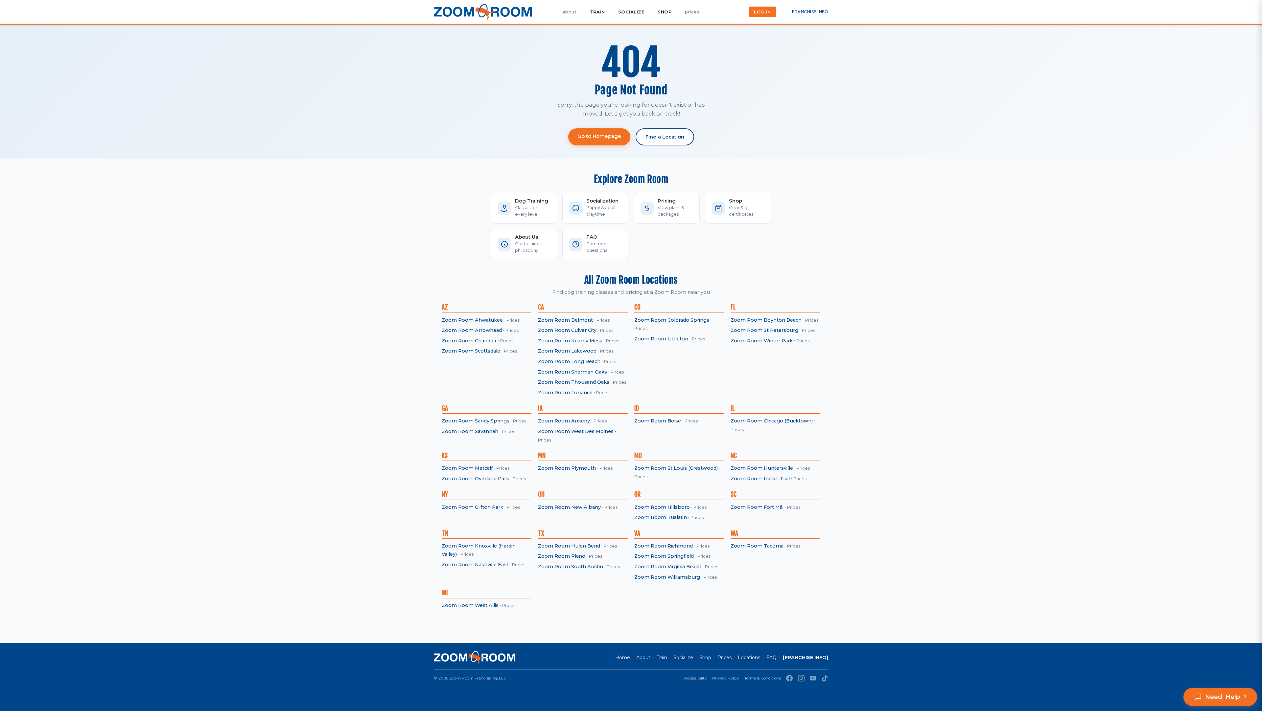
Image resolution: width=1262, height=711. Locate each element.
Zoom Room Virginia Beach (667, 567)
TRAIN (597, 11)
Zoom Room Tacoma (757, 546)
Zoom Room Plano (561, 556)
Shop (705, 657)
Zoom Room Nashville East (475, 565)
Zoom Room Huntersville (762, 468)
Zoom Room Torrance (565, 393)
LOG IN (762, 11)
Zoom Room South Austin (570, 567)
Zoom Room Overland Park (475, 479)
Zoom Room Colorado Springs (671, 320)
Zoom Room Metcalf (467, 468)
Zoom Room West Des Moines (576, 431)
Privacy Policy (725, 678)
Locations (749, 657)
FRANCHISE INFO (810, 11)
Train (662, 657)
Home (622, 657)
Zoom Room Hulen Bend (569, 546)
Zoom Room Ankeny (564, 421)
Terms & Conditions (762, 678)
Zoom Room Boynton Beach (766, 320)
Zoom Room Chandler (469, 341)
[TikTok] (825, 678)
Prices (513, 320)
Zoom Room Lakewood (567, 351)
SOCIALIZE (631, 11)
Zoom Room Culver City (567, 330)
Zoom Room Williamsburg (667, 577)
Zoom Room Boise (657, 421)
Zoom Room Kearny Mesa (570, 341)
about (570, 11)
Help (1226, 696)
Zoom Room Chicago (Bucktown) (772, 421)
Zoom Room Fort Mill (757, 507)
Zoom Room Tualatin (660, 517)
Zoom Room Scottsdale (471, 351)
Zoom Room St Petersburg (764, 330)
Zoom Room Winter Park (762, 341)
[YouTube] (813, 678)
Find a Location (664, 137)
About (643, 657)
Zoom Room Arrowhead (472, 330)
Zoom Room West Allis (470, 605)
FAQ (771, 657)
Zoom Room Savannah (470, 431)
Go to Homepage (599, 136)
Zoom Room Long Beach (569, 361)
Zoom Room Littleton (661, 339)
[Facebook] (789, 678)
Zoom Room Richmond (663, 546)
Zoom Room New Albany (569, 507)
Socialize (683, 657)
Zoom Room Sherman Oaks (572, 372)
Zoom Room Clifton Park (472, 507)
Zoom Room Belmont (565, 320)
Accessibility (695, 678)
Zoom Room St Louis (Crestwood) (676, 468)
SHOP (665, 11)
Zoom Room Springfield (664, 556)
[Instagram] (801, 678)
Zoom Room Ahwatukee (472, 320)
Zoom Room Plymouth (567, 468)
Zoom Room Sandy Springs (475, 421)
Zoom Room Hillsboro (662, 507)
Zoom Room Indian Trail (760, 479)
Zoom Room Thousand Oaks (573, 382)
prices (692, 11)
